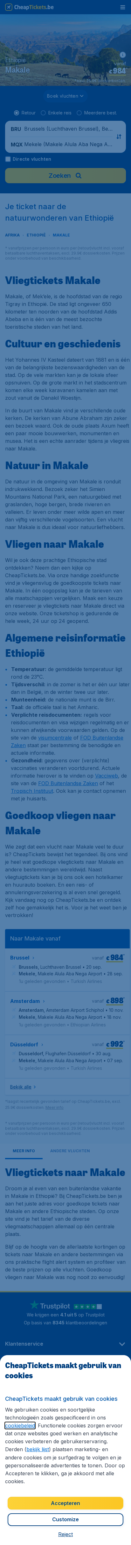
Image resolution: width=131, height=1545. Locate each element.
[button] (65, 1534)
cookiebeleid (20, 1425)
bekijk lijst (37, 1449)
